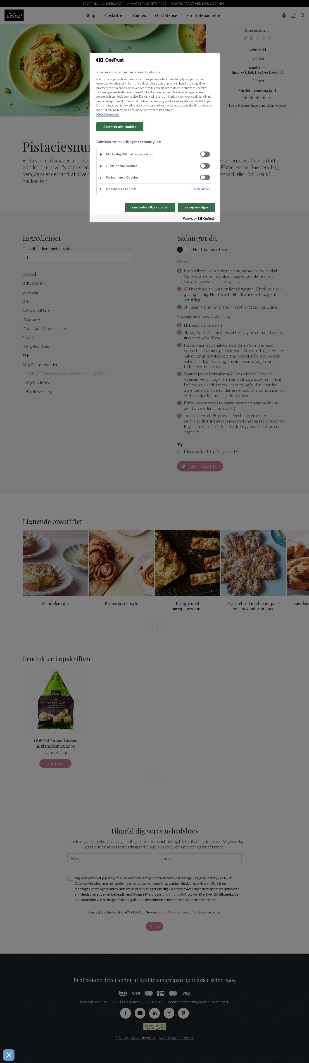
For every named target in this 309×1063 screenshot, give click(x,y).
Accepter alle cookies (119, 127)
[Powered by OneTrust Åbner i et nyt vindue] (200, 219)
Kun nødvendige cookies (150, 207)
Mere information (107, 114)
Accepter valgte (196, 207)
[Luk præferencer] (8, 1055)
